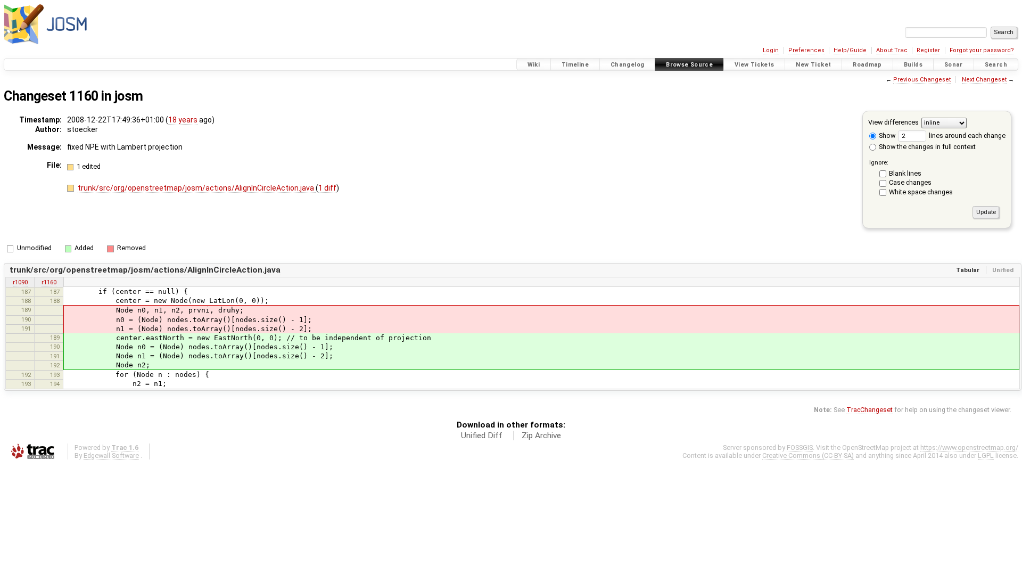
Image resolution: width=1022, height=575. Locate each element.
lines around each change (966, 135)
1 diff (327, 188)
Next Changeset (984, 79)
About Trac (892, 50)
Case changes (910, 182)
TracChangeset (869, 410)
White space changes (921, 192)
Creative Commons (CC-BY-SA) (808, 455)
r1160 (49, 282)
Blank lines (905, 173)
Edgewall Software (111, 455)
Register (928, 50)
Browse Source (689, 64)
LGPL (986, 455)
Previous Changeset (922, 79)
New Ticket (813, 64)
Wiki (534, 64)
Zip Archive (541, 435)
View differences (893, 122)
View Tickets (754, 64)
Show (886, 135)
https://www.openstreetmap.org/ (969, 447)
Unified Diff (481, 435)
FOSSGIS (800, 447)
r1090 (20, 282)
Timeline (575, 64)
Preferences (806, 50)
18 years (182, 120)
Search (996, 64)
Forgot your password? (982, 50)
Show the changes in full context (926, 147)
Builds (913, 64)
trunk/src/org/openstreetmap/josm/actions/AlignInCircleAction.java (197, 188)
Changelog (627, 64)
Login (771, 50)
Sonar (953, 64)
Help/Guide (850, 50)
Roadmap (867, 64)
